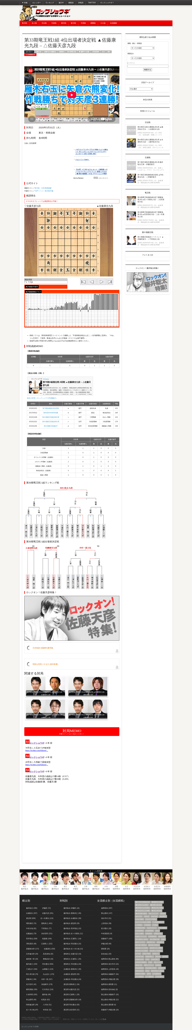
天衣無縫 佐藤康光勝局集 (43, 648)
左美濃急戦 (152, 936)
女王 (126, 886)
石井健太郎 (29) (32, 954)
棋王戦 (63, 23)
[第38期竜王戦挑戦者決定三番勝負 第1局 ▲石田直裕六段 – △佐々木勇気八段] (131, 219)
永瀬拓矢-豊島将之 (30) (72, 969)
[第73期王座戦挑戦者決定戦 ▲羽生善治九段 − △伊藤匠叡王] (131, 182)
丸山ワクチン (151, 928)
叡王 (75, 886)
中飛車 (155, 925)
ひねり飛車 (139, 919)
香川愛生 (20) (106, 928)
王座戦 (53, 23)
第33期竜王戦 (71, 52)
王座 (55, 886)
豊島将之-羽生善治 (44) (72, 964)
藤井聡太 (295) (31, 908)
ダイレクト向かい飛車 (143, 922)
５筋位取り (159, 976)
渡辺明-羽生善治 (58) (71, 1005)
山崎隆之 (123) (47, 969)
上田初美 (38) (106, 923)
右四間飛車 (149, 931)
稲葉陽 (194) (47, 939)
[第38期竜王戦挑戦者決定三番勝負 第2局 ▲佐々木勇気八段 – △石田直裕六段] (131, 204)
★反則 (146, 916)
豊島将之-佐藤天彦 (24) (72, 954)
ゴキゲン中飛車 (151, 919)
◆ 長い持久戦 (156, 910)
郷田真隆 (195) (31, 989)
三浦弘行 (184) (31, 969)
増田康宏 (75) (31, 923)
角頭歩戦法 (139, 971)
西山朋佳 (106, 889)
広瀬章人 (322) (46, 944)
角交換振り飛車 (151, 968)
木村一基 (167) (46, 979)
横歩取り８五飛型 (141, 951)
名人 (34, 886)
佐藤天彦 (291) (47, 913)
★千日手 (139, 916)
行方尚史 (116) (47, 989)
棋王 (65, 886)
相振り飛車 (146, 953)
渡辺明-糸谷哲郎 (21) (71, 1010)
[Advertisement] (124, 13)
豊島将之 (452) (46, 923)
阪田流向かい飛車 (157, 971)
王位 (45, 886)
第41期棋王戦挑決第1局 (50, 422)
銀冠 (147, 971)
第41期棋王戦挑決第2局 (50, 417)
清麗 (116, 886)
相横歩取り (149, 956)
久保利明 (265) (31, 994)
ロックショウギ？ (107, 3)
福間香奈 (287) (106, 908)
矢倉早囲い (155, 959)
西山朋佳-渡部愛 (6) (108, 1005)
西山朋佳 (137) (106, 913)
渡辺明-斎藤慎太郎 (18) (72, 1000)
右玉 (103, 52)
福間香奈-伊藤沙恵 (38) (110, 979)
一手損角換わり (158, 922)
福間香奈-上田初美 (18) (110, 969)
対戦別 (80, 3)
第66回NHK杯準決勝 (50, 413)
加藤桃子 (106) (106, 939)
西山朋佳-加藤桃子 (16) (110, 994)
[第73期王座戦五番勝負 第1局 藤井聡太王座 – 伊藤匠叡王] (131, 169)
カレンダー (36, 3)
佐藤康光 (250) (49, 949)
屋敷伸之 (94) (31, 979)
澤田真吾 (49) (31, 944)
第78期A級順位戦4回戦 (51, 408)
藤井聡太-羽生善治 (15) (72, 944)
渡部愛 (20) (105, 949)
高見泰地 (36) (48, 954)
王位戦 (44, 23)
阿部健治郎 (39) (32, 1005)
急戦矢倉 (161, 936)
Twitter (92, 3)
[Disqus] (71, 771)
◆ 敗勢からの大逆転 (142, 908)
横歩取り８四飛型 (156, 951)
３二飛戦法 (149, 976)
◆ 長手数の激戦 (141, 913)
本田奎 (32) (47, 1010)
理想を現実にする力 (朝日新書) (45, 664)
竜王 (24, 886)
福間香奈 (116, 889)
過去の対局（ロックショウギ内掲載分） (42, 398)
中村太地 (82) (31, 928)
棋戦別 (71, 3)
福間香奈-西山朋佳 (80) (110, 959)
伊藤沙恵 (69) (106, 944)
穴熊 (150, 962)
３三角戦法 (139, 976)
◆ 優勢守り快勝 (84, 52)
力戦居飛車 (95, 52)
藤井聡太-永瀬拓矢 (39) (72, 918)
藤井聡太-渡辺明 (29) (71, 923)
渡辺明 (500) (31, 918)
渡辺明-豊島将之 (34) (71, 984)
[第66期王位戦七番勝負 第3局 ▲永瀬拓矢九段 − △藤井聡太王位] (131, 147)
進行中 (61, 3)
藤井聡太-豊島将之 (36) (72, 913)
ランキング (49, 3)
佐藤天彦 (38, 52)
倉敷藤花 (167, 886)
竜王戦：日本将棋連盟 (42, 188)
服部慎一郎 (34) (32, 959)
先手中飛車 (162, 928)
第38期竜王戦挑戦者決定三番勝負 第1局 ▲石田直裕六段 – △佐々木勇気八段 (151, 214)
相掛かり (156, 953)
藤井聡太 (24, 889)
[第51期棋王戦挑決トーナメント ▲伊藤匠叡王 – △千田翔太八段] (131, 244)
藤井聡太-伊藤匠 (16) (71, 908)
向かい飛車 (139, 933)
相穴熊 (165, 956)
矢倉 (147, 959)
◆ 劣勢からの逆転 (142, 905)
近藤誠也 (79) (31, 934)
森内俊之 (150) (31, 964)
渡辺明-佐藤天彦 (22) (71, 989)
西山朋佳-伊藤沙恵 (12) (110, 1000)
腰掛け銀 (139, 965)
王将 (85, 886)
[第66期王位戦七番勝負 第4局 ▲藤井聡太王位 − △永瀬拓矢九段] (131, 134)
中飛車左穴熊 (140, 928)
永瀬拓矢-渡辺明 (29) (71, 974)
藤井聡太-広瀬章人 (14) (72, 939)
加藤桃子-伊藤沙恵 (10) (110, 1010)
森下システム (140, 942)
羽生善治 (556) (47, 964)
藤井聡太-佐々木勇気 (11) (73, 934)
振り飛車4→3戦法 (142, 939)
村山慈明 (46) (31, 1000)
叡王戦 (73, 23)
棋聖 (96, 886)
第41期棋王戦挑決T (51, 426)
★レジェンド (153, 913)
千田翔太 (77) (46, 928)
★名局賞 (154, 916)
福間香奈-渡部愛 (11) (109, 984)
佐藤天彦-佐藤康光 (50, 52)
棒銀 (163, 939)
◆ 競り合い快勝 (157, 908)
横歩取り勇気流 (141, 945)
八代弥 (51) (47, 1005)
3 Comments (30, 54)
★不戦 (163, 913)
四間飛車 (149, 933)
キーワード (131, 63)
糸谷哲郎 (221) (46, 934)
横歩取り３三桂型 (141, 948)
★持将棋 (163, 916)
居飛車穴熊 (158, 933)
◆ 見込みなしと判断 (142, 910)
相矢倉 (158, 956)
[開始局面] (45, 280)
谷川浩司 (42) (31, 984)
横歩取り (160, 942)
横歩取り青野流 (154, 945)
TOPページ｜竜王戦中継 (43, 191)
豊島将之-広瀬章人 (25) (72, 959)
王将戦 (83, 23)
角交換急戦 (139, 968)
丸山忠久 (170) (48, 974)
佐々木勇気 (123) (46, 918)
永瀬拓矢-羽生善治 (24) (72, 979)
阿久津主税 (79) (32, 974)
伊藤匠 (75, 889)
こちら (103, 1019)
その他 (102, 23)
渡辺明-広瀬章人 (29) (71, 994)
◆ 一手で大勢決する (142, 902)
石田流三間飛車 (141, 962)
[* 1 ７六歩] (45, 282)
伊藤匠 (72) (46, 908)
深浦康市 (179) (46, 984)
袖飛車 (158, 965)
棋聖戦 (93, 23)
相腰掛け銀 (139, 959)
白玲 (106, 886)
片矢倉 (138, 953)
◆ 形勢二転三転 (156, 905)
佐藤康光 (62, 52)
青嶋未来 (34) (48, 959)
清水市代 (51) (106, 918)
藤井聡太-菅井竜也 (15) (72, 928)
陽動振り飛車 (140, 974)
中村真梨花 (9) (106, 934)
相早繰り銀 (139, 956)
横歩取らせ (151, 942)
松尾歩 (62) (45, 1000)
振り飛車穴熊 (154, 939)
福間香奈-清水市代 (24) (110, 964)
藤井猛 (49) (46, 994)
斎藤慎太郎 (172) (32, 949)
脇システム (158, 962)
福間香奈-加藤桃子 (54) (110, 974)
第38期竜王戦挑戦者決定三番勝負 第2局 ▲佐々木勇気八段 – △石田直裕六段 (151, 199)
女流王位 (157, 886)
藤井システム (148, 965)
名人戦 (34, 23)
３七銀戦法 (156, 974)
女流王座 (137, 886)
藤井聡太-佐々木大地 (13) (73, 949)
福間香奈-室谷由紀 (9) (109, 989)
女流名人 (147, 886)
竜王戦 (24, 23)
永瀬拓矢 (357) (31, 913)
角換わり (161, 968)
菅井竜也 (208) (31, 939)
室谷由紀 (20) (106, 954)
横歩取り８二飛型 (156, 948)
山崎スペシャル (141, 936)
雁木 (108, 52)
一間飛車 (139, 925)
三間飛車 (147, 925)
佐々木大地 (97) (32, 1010)
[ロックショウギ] (46, 20)
